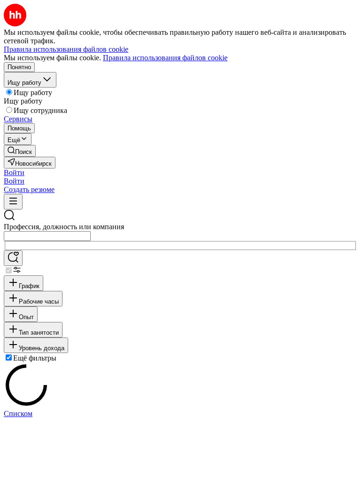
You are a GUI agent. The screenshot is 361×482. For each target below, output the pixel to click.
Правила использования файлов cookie (165, 58)
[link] (20, 151)
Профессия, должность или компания (64, 227)
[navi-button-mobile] (13, 201)
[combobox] (47, 236)
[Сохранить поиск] (13, 258)
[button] (14, 173)
